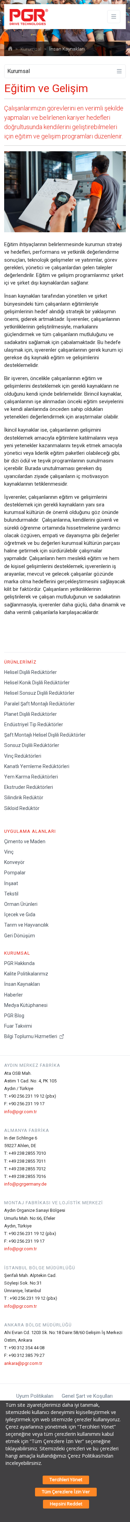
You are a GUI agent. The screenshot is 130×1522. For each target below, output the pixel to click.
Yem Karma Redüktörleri (31, 777)
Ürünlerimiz (20, 662)
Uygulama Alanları (30, 831)
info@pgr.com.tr (20, 1111)
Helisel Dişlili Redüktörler (30, 672)
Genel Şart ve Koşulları (87, 1396)
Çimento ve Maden (24, 841)
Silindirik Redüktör (23, 797)
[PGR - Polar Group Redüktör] (27, 16)
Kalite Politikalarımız (26, 973)
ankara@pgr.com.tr (23, 1363)
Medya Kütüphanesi (25, 1005)
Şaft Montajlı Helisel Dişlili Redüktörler (45, 735)
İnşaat (11, 883)
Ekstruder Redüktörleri (28, 787)
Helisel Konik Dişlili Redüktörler (37, 682)
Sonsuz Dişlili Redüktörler (31, 745)
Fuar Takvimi (18, 1026)
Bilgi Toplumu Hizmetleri (31, 1036)
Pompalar (15, 872)
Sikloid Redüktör (22, 808)
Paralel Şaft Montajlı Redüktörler (39, 703)
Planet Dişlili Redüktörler (30, 714)
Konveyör (14, 862)
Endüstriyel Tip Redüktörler (33, 724)
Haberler (13, 995)
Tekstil (11, 894)
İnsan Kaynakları (22, 984)
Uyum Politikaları (34, 1396)
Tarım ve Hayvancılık (26, 925)
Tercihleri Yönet (66, 1479)
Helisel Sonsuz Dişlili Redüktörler (39, 693)
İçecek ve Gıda (19, 914)
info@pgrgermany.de (25, 1184)
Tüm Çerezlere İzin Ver (66, 1491)
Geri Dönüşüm (19, 935)
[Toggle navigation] (113, 17)
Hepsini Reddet (66, 1504)
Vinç (9, 852)
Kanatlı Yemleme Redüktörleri (36, 766)
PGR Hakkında (19, 963)
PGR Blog (14, 1015)
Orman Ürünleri (20, 904)
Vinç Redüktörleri (22, 756)
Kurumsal (30, 49)
